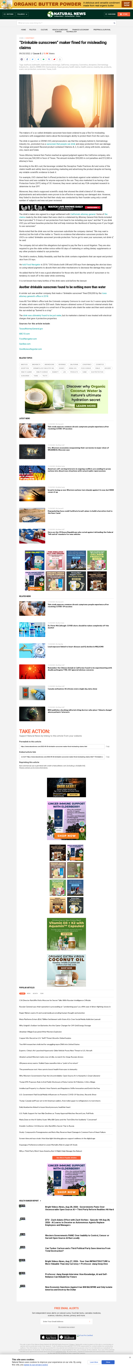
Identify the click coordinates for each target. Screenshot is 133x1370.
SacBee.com (25, 344)
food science (51, 67)
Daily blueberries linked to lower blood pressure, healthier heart (45, 1107)
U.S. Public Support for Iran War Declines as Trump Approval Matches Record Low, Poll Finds (56, 1113)
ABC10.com (24, 334)
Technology (71, 32)
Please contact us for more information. (33, 768)
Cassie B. (37, 53)
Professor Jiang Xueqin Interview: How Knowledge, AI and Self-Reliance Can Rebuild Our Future (76, 1275)
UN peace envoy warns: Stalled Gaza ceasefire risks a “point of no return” (48, 1063)
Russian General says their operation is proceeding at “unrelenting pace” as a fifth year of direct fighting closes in (65, 1007)
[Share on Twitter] (33, 59)
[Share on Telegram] (38, 59)
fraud (59, 67)
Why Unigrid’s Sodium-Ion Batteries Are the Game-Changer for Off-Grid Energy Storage (55, 1025)
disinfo (32, 67)
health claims (74, 67)
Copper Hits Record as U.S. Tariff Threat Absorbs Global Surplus (45, 1038)
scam (21, 69)
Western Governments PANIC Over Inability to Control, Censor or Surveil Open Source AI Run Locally (77, 1236)
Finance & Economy (80, 30)
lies (102, 67)
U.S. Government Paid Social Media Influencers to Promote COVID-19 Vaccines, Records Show (57, 1094)
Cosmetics (83, 65)
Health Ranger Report (29, 1201)
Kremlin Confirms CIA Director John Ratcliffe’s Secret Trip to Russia (46, 1126)
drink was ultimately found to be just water (42, 315)
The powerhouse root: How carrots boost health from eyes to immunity (48, 1069)
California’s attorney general (82, 214)
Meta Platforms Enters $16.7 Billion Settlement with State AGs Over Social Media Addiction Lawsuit (60, 1019)
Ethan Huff (61, 445)
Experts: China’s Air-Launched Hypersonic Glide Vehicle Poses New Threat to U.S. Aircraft (55, 1050)
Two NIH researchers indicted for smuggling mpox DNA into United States (49, 1044)
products (107, 67)
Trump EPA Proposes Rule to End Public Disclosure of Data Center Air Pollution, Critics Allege (57, 1082)
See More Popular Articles (66, 1158)
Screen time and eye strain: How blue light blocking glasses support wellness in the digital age (57, 1138)
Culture (44, 30)
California (65, 65)
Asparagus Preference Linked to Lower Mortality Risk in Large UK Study (48, 1145)
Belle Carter (61, 466)
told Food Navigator (31, 264)
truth (54, 69)
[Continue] (89, 1321)
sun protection (30, 69)
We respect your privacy (66, 1327)
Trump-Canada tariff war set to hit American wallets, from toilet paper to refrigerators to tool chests (60, 1101)
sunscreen (41, 69)
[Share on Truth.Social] (49, 59)
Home (23, 30)
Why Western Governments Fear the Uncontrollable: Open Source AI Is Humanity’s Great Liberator (59, 1076)
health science (87, 67)
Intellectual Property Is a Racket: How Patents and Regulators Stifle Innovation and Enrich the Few (59, 1088)
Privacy (71, 1344)
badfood (27, 65)
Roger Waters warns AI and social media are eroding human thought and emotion (52, 1013)
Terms (77, 1344)
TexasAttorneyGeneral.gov (31, 328)
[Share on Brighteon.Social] (22, 59)
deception (93, 65)
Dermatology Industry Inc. (43, 368)
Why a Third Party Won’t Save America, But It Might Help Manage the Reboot (50, 1151)
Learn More (94, 1362)
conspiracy (74, 65)
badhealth (36, 65)
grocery (65, 67)
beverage (56, 65)
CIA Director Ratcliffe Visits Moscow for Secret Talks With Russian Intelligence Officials (55, 1000)
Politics (32, 30)
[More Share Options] (60, 59)
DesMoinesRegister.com (30, 349)
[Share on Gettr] (54, 59)
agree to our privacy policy (36, 1365)
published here (60, 1351)
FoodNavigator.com (28, 339)
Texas (48, 69)
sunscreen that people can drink (60, 144)
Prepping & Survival (102, 30)
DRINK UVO (40, 67)
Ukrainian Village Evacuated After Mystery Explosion (40, 1032)
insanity (97, 67)
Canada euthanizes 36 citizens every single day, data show (72, 689)
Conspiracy (29, 38)
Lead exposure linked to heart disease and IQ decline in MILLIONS (76, 647)
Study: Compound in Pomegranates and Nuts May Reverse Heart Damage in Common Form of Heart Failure (62, 1132)
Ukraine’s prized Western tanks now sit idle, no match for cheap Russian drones (51, 1057)
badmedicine (46, 65)
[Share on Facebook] (27, 59)
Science (58, 32)
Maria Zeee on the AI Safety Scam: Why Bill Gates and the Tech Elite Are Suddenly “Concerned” (58, 1119)
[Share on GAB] (43, 59)
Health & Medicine (60, 30)
